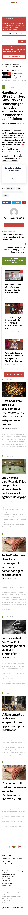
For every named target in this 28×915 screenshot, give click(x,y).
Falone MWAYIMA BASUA (9, 123)
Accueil (3, 78)
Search (22, 41)
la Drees (20, 147)
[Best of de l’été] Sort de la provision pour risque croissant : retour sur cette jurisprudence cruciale (13, 412)
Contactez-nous (8, 174)
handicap (5, 195)
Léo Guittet (6, 428)
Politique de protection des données (11, 896)
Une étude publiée (13, 145)
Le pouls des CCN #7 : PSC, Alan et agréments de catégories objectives (18, 75)
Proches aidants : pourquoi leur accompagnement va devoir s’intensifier (13, 646)
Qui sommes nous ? (7, 900)
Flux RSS (4, 904)
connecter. (14, 180)
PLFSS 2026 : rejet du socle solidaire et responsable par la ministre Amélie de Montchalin (14, 323)
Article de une (10, 188)
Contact (4, 902)
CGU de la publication (8, 898)
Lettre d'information (13, 56)
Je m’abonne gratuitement (13, 33)
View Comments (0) (13, 225)
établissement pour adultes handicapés (12, 192)
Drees (18, 188)
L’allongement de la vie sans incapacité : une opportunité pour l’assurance (13, 722)
